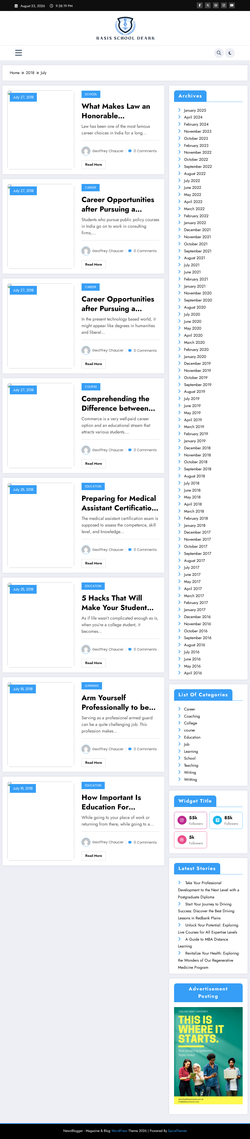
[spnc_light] (230, 53)
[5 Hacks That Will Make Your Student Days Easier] (40, 624)
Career (90, 187)
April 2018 (193, 504)
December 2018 (197, 448)
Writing (190, 772)
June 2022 (192, 187)
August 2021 (194, 258)
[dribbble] (216, 5)
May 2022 (192, 194)
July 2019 (191, 398)
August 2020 (195, 307)
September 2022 (198, 166)
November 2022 (197, 152)
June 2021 (192, 272)
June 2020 (192, 321)
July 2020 (192, 314)
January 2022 (195, 223)
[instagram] (224, 5)
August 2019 (194, 391)
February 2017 (196, 602)
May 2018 (192, 497)
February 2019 (196, 434)
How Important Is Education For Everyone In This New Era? (119, 802)
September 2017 (197, 553)
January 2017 (194, 609)
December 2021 (197, 230)
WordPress (119, 1130)
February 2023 (196, 145)
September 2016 (197, 638)
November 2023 (197, 131)
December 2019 (197, 363)
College (190, 723)
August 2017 (194, 560)
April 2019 (193, 420)
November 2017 (197, 539)
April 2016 (193, 673)
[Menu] (18, 53)
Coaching (192, 716)
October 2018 (196, 462)
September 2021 (197, 251)
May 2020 (192, 328)
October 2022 (196, 159)
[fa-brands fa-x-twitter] (208, 5)
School (91, 94)
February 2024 (196, 124)
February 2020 (196, 349)
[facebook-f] (200, 5)
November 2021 (197, 237)
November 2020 (198, 293)
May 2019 (192, 413)
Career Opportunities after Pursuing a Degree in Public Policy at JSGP (118, 204)
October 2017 (195, 546)
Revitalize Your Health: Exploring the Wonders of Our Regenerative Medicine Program (208, 960)
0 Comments (145, 151)
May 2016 (192, 666)
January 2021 (195, 286)
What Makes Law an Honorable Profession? (116, 110)
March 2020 (194, 342)
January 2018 (195, 525)
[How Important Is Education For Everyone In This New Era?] (40, 821)
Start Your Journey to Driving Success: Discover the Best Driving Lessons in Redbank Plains (206, 911)
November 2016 (197, 624)
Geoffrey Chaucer (108, 151)
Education (93, 486)
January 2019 (195, 441)
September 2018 (197, 469)
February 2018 (196, 518)
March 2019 (194, 427)
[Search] (219, 53)
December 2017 (197, 532)
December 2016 (197, 617)
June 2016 (192, 659)
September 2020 (198, 300)
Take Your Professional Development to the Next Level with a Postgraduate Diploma (208, 890)
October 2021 (196, 244)
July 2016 (191, 652)
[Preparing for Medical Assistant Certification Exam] (40, 525)
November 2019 (197, 370)
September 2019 (197, 384)
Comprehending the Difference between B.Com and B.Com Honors (115, 403)
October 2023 (196, 138)
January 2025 (195, 110)
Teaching (191, 765)
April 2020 (193, 335)
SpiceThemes (177, 1130)
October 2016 (196, 631)
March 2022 (194, 209)
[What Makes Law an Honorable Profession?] (40, 129)
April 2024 (193, 117)
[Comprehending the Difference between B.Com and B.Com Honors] (40, 425)
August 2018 (194, 476)
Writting (190, 779)
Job (186, 744)
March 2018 (194, 511)
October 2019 (196, 377)
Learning (92, 686)
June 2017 (192, 574)
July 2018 (191, 483)
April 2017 (193, 588)
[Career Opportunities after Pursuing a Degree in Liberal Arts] (40, 325)
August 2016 (194, 645)
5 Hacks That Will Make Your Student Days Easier (114, 602)
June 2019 (192, 405)
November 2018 (197, 455)
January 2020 (195, 356)
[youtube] (232, 5)
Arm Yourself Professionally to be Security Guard (115, 702)
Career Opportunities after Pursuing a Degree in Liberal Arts (119, 303)
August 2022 (195, 173)
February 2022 (196, 216)
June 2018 (192, 490)
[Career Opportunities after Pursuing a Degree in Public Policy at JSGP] (40, 226)
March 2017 (194, 596)
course (91, 387)
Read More (93, 164)
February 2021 (196, 279)
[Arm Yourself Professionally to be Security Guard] (40, 724)
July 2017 (191, 567)
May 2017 (192, 581)
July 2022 (192, 180)
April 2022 (193, 201)
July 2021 (191, 265)
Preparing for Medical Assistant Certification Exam (119, 503)
